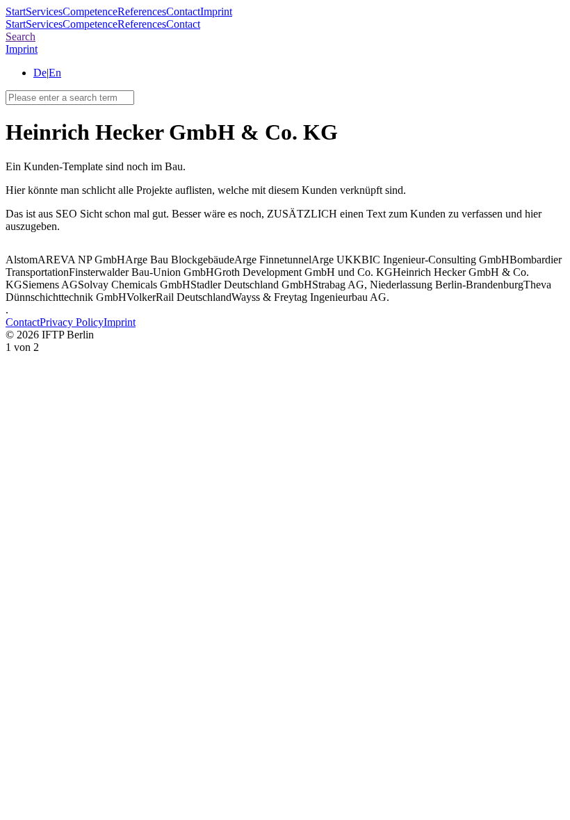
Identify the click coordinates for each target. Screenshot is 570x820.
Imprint (216, 11)
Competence (90, 11)
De (40, 73)
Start (16, 11)
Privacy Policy (72, 322)
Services (44, 11)
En (55, 73)
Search (20, 36)
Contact (183, 11)
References (141, 11)
